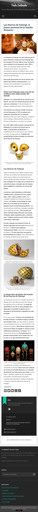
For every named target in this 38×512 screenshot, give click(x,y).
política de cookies (21, 509)
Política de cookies (8, 493)
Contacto (5, 490)
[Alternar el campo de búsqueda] (35, 16)
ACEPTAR (19, 510)
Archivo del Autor (9, 409)
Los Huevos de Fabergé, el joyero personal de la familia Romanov (18, 27)
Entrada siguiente (11, 432)
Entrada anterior (10, 429)
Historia (8, 419)
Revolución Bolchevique (13, 424)
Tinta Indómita (19, 5)
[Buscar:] (19, 474)
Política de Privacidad (9, 499)
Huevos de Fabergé (19, 422)
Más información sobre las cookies (13, 496)
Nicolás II (27, 422)
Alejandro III (9, 422)
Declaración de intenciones (11, 488)
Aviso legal (6, 502)
